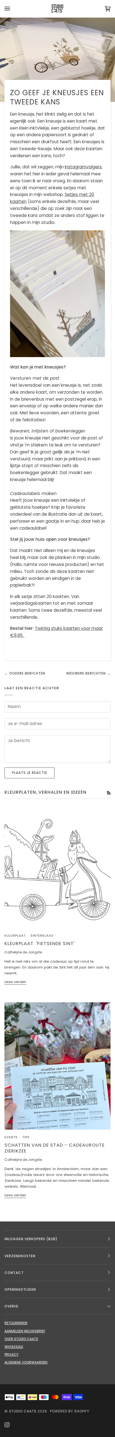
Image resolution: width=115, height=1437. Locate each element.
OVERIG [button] (11, 1306)
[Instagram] (6, 1424)
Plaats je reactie (29, 772)
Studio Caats (23, 1411)
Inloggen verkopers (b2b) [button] (31, 1239)
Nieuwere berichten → (88, 673)
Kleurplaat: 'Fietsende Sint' (39, 943)
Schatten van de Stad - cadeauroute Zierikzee (54, 1148)
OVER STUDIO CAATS (21, 1338)
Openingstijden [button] (20, 1289)
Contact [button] (14, 1272)
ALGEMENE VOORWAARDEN (25, 1362)
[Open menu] (12, 8)
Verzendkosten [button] (19, 1256)
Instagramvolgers (83, 167)
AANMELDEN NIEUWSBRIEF (24, 1331)
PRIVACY (11, 1354)
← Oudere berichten (24, 673)
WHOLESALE (13, 1346)
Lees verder (15, 981)
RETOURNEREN (15, 1323)
